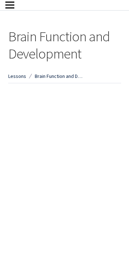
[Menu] (10, 5)
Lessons (17, 76)
